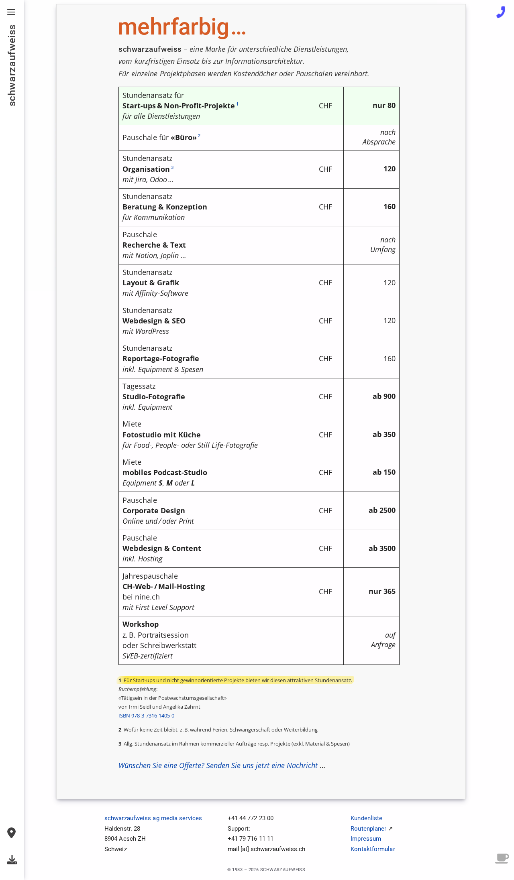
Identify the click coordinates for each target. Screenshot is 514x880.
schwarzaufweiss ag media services (153, 818)
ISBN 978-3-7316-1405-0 (146, 715)
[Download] (12, 860)
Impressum (366, 838)
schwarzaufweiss (12, 65)
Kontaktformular (373, 849)
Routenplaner (368, 828)
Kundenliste (366, 818)
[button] (12, 12)
